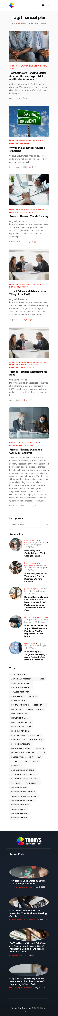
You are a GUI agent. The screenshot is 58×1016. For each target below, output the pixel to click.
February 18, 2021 (16, 506)
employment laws (20, 718)
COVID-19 (33, 696)
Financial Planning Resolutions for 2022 (28, 373)
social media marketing (22, 770)
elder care (16, 709)
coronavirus (17, 696)
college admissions (21, 688)
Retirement (25, 144)
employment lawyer (21, 722)
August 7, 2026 (32, 620)
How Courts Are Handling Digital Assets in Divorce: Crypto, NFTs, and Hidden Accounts (27, 76)
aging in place (18, 675)
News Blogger (33, 545)
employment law (19, 714)
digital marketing (20, 705)
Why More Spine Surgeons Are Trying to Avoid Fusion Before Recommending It (36, 655)
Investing (14, 144)
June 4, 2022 (14, 400)
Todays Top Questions (21, 1008)
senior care (17, 766)
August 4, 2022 (15, 319)
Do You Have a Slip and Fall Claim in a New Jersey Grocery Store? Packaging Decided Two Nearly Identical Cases (36, 604)
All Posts (24, 23)
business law (29, 565)
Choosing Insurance (19, 362)
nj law (42, 753)
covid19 (13, 443)
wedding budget (19, 787)
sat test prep (31, 761)
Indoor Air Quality (20, 748)
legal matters (16, 212)
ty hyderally (32, 783)
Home (14, 23)
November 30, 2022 (17, 241)
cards (41, 679)
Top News (29, 212)
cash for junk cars (21, 683)
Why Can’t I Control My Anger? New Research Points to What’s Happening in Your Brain (35, 631)
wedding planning (20, 805)
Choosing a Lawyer (18, 66)
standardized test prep (23, 774)
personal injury (31, 589)
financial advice (17, 141)
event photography (21, 727)
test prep (16, 783)
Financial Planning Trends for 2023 (28, 216)
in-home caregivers (20, 744)
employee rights (35, 709)
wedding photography (22, 800)
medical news (43, 617)
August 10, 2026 (39, 542)
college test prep (20, 692)
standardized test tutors (24, 779)
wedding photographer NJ (24, 796)
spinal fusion (29, 643)
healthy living (18, 735)
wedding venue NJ (20, 813)
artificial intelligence (22, 679)
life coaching (30, 617)
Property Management (22, 757)
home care (35, 735)
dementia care (18, 701)
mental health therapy (22, 753)
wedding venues (19, 818)
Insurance (14, 287)
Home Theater (18, 740)
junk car (39, 748)
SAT (40, 757)
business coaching (32, 563)
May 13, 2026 (14, 98)
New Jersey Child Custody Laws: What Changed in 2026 (34, 553)
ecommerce (39, 705)
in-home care (36, 740)
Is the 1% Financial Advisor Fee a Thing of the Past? (27, 293)
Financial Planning (35, 141)
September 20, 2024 (18, 167)
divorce (33, 66)
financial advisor (20, 731)
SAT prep (15, 761)
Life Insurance (27, 368)
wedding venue (18, 809)
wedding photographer (23, 792)
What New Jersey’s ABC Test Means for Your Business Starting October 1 (36, 577)
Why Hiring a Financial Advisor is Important (27, 149)
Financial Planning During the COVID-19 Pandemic (25, 451)
